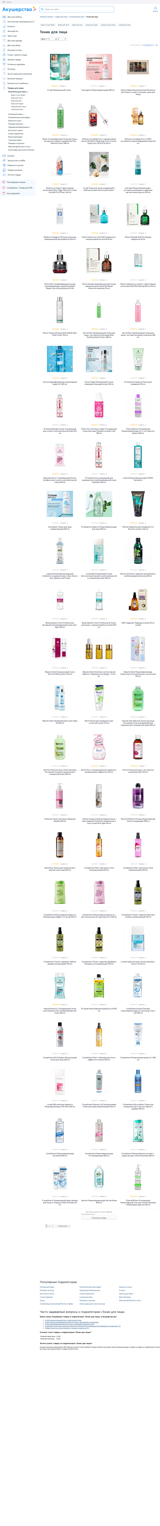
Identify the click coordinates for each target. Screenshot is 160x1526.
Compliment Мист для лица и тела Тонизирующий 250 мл (99, 869)
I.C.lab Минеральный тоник (59, 90)
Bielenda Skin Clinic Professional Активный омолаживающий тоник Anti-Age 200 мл (59, 625)
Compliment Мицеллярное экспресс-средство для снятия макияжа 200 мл (138, 1154)
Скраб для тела (17, 109)
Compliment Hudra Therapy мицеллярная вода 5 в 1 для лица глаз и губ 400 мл (138, 1011)
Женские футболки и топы (19, 147)
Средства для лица (19, 106)
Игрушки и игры (15, 50)
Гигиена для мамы (16, 114)
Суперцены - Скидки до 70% (19, 188)
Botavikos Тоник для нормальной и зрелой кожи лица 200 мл (60, 869)
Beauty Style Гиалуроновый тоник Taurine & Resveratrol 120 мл (60, 673)
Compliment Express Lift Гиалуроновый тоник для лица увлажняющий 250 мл (99, 1105)
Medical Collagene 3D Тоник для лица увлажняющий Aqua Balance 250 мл (60, 238)
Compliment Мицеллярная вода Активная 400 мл (60, 1154)
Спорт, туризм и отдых (17, 55)
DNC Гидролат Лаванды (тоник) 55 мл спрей (138, 624)
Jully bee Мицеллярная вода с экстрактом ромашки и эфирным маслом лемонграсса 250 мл (138, 190)
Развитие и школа (15, 165)
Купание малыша (15, 78)
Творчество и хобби (16, 160)
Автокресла (13, 31)
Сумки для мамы (15, 140)
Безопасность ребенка (18, 83)
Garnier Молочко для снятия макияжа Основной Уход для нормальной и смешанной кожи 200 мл (59, 772)
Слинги (122, 1290)
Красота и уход (15, 121)
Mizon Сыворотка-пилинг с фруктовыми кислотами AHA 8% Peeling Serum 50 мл (138, 285)
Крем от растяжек (18, 95)
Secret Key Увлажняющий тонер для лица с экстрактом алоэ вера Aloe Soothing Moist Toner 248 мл (99, 335)
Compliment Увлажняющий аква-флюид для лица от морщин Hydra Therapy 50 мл (60, 1202)
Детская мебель (15, 17)
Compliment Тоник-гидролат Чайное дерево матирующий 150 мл (60, 963)
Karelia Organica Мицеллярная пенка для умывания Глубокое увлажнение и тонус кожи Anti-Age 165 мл (99, 821)
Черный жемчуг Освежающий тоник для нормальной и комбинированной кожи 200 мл (59, 1011)
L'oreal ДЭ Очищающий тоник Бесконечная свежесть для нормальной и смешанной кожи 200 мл (99, 576)
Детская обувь (14, 45)
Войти (155, 11)
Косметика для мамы (18, 92)
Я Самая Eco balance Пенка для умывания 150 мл (138, 383)
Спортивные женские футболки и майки (56, 1304)
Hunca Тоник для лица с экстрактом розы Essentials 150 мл (138, 771)
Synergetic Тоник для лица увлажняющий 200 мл (60, 528)
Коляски (11, 26)
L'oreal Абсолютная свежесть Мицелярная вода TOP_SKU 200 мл (60, 1105)
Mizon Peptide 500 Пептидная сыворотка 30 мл (138, 238)
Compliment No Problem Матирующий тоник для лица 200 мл (60, 1058)
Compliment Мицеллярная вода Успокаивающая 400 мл (99, 1154)
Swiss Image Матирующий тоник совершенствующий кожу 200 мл (99, 383)
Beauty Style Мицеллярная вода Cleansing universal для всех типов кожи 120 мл (138, 674)
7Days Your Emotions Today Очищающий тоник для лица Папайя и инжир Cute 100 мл (99, 431)
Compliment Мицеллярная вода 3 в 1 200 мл (138, 1058)
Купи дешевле (13, 193)
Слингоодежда (46, 1297)
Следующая (62, 1226)
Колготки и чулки (15, 130)
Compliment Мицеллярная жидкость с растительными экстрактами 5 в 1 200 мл (99, 916)
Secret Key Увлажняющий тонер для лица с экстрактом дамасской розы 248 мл (138, 335)
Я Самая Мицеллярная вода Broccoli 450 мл (99, 1010)
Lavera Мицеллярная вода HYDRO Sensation (138, 479)
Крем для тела (17, 98)
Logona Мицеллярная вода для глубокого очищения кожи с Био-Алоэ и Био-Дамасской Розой (60, 576)
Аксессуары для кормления (20, 74)
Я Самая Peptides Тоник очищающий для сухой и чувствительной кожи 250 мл (60, 431)
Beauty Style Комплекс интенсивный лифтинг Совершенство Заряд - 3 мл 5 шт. (99, 674)
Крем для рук (16, 101)
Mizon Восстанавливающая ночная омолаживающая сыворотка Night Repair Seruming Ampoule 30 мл (59, 286)
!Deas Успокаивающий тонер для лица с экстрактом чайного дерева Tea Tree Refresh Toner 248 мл (60, 141)
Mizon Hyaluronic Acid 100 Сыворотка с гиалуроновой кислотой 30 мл (99, 238)
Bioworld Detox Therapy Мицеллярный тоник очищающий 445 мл (138, 820)
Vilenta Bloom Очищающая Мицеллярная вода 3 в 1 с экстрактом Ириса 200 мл (138, 431)
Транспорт (12, 36)
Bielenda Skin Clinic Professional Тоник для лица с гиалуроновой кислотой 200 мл (99, 625)
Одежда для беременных (19, 127)
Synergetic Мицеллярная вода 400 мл (98, 90)
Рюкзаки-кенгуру (16, 124)
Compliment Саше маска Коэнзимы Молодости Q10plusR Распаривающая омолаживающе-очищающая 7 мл (83, 1326)
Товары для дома (15, 170)
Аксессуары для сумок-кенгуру (21, 150)
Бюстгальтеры (125, 1297)
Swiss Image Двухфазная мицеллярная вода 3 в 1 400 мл (60, 383)
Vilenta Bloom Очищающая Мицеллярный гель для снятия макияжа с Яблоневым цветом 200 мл (138, 1202)
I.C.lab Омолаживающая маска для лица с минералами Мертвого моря (69, 1324)
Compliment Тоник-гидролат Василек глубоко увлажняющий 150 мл (138, 916)
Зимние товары (14, 59)
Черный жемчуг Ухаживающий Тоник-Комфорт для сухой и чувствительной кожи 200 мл (60, 480)
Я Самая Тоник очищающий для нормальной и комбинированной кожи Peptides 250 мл (99, 480)
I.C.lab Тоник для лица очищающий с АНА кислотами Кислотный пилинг (99, 189)
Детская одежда (15, 40)
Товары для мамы (16, 88)
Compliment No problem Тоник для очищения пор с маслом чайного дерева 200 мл (138, 1106)
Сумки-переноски (16, 134)
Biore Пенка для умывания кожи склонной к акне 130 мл (99, 722)
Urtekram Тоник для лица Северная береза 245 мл (60, 820)
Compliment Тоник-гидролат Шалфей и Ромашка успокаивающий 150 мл (99, 963)
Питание (11, 69)
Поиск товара (42, 9)
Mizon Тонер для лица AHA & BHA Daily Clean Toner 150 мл (60, 334)
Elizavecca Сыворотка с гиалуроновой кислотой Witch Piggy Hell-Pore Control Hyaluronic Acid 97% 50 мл (98, 141)
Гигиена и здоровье (16, 64)
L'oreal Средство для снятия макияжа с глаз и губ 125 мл (138, 963)
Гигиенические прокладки (19, 117)
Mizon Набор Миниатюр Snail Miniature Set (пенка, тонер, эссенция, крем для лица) (138, 92)
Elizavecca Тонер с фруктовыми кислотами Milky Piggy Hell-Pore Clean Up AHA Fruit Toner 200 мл (60, 190)
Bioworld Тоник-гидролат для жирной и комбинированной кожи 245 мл (138, 575)
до (55, 39)
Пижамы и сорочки (16, 143)
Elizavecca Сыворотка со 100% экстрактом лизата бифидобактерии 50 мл (138, 141)
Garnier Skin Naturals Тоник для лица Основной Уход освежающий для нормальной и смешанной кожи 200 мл (138, 723)
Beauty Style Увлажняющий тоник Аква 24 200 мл (60, 722)
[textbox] (77, 9)
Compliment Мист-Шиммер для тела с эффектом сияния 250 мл (99, 1058)
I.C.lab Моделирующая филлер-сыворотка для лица (63, 1320)
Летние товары (14, 175)
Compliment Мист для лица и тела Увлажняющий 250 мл (138, 869)
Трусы (42, 1300)
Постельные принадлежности (21, 21)
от (46, 39)
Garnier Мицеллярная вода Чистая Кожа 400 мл (99, 1201)
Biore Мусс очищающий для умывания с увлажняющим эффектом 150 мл (99, 771)
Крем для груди (17, 104)
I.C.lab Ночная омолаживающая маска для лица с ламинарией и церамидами (71, 1322)
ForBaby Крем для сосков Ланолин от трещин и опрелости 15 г (67, 1328)
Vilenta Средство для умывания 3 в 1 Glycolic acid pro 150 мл (138, 528)
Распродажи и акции (16, 182)
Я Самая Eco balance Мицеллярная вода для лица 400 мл (98, 528)
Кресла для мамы (15, 137)
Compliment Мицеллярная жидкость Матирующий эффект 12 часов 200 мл (59, 916)
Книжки (11, 156)
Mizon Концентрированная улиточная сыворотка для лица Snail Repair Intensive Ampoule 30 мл (99, 286)
